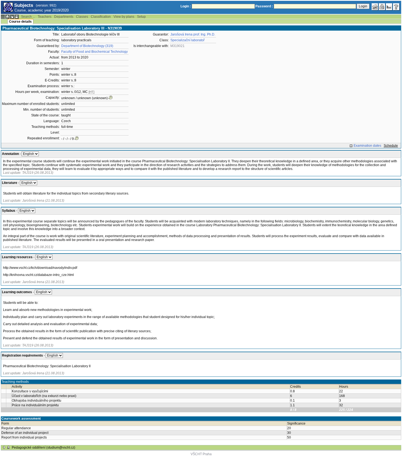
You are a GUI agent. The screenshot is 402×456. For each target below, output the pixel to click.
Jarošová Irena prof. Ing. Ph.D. (192, 34)
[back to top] (4, 447)
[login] (382, 7)
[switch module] (12, 16)
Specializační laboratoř (187, 40)
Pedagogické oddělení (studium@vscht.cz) (43, 447)
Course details (20, 21)
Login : (185, 6)
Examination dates (367, 146)
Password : (264, 6)
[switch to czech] (389, 7)
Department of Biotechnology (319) (87, 46)
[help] (396, 7)
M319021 (177, 46)
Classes (82, 17)
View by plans (123, 17)
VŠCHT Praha (201, 454)
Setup (141, 17)
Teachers (44, 17)
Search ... (28, 17)
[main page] (374, 7)
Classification (101, 17)
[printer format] (16, 16)
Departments (63, 17)
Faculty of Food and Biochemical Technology (94, 52)
